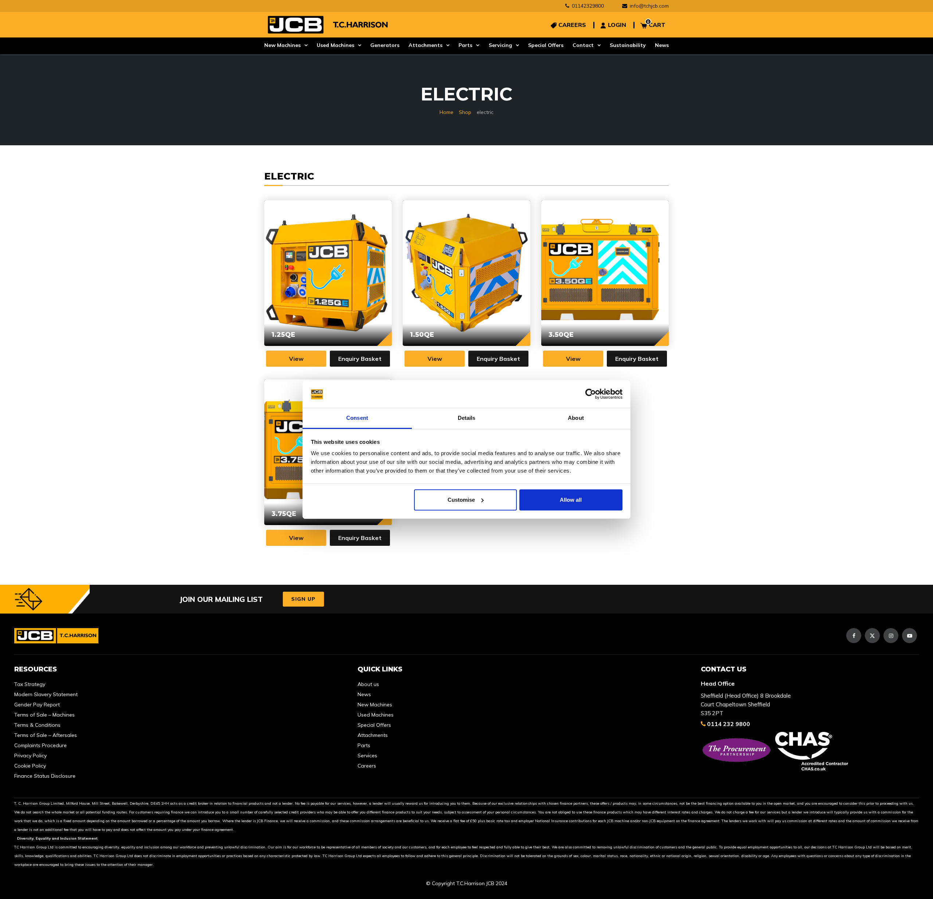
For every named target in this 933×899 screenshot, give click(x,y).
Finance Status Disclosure (44, 776)
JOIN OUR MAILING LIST (221, 599)
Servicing (500, 45)
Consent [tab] (357, 418)
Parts (465, 45)
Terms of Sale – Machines (44, 714)
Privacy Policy (30, 755)
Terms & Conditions (37, 725)
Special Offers (545, 45)
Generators (384, 45)
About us (368, 684)
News (662, 45)
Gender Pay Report (37, 704)
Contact (583, 45)
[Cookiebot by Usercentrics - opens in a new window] (590, 394)
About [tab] (576, 418)
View (296, 358)
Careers (367, 765)
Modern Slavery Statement (46, 694)
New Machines (282, 45)
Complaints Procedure (40, 745)
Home (446, 112)
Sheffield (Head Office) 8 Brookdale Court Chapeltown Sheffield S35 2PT (746, 704)
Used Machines (335, 45)
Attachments (425, 45)
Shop (465, 112)
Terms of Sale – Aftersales (45, 735)
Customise (461, 500)
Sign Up (303, 599)
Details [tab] (467, 418)
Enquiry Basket (360, 358)
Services (367, 755)
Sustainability (628, 45)
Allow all (571, 500)
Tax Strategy (29, 684)
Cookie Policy (30, 765)
